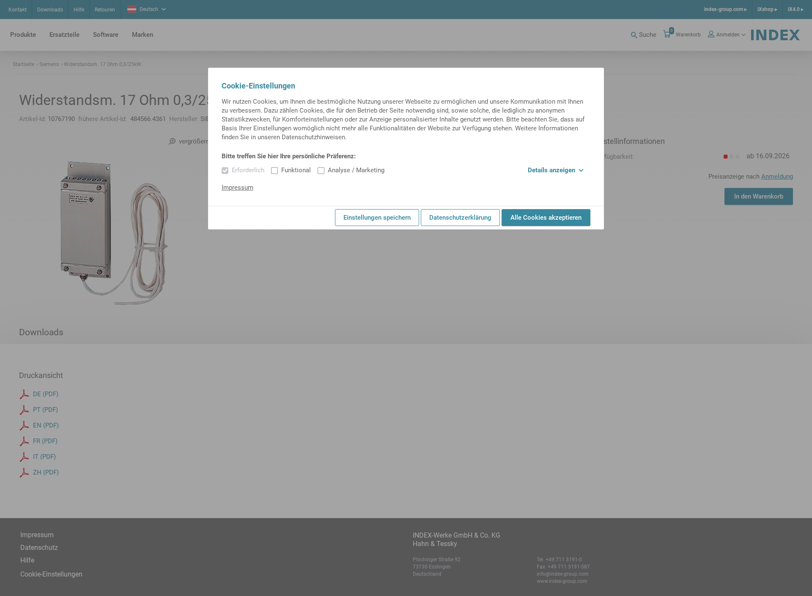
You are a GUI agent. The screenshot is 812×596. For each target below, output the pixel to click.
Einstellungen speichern (377, 217)
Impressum (237, 187)
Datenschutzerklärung (460, 217)
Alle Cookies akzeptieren (546, 217)
